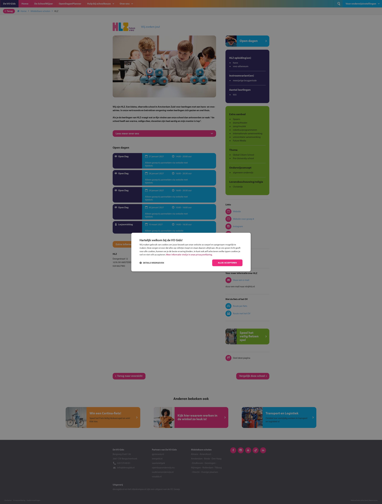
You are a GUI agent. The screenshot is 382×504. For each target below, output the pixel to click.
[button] (152, 262)
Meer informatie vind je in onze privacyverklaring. (189, 254)
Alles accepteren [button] (227, 262)
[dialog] (191, 252)
